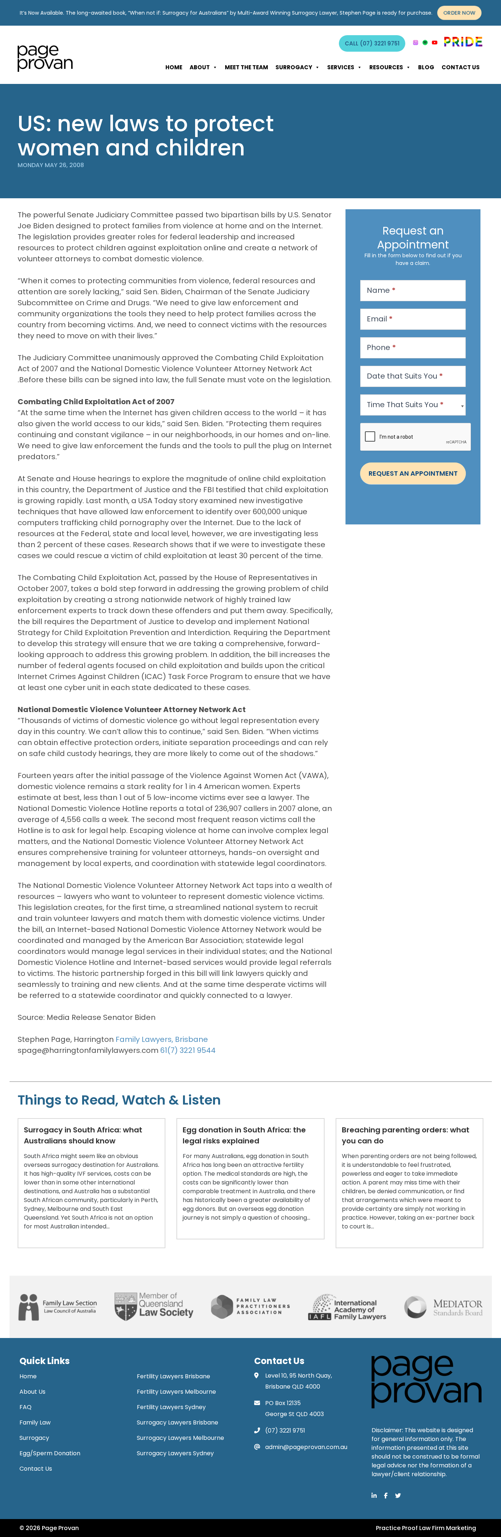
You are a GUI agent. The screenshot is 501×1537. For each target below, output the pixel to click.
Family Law (35, 1422)
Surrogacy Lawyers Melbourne (180, 1438)
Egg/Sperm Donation (49, 1453)
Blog (426, 67)
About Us (32, 1391)
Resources (386, 67)
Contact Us (461, 67)
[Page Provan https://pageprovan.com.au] (45, 58)
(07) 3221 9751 (285, 1430)
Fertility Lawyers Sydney (171, 1407)
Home (173, 67)
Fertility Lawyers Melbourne (176, 1391)
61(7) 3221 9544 (188, 1050)
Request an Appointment (413, 473)
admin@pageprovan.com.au (306, 1447)
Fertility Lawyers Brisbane (173, 1376)
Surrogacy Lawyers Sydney (175, 1453)
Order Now (459, 13)
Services (340, 67)
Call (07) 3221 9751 (372, 43)
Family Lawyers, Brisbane (162, 1039)
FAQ (25, 1407)
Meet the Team (246, 67)
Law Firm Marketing (447, 1528)
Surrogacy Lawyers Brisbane (177, 1422)
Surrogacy (293, 67)
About (200, 67)
